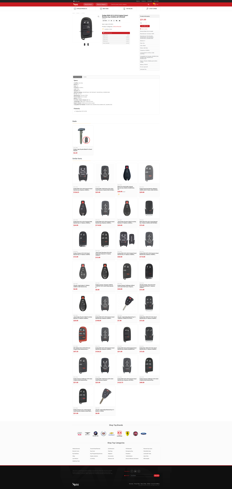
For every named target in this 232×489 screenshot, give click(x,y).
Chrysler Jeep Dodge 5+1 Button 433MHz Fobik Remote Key (81, 286)
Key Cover (92, 451)
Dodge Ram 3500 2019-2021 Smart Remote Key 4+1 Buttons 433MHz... (148, 317)
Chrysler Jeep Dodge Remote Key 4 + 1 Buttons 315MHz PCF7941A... (127, 317)
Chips (73, 456)
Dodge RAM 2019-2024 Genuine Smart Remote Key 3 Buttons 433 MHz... (127, 379)
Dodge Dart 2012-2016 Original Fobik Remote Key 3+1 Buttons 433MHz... (82, 222)
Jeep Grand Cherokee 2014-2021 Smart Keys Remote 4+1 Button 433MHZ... (104, 254)
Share (105, 20)
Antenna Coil (111, 458)
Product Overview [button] (77, 76)
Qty (141, 23)
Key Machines (75, 453)
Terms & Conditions (155, 483)
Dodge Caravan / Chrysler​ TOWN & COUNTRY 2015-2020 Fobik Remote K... (104, 286)
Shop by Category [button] (101, 4)
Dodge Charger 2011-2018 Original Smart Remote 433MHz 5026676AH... (82, 410)
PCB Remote (129, 448)
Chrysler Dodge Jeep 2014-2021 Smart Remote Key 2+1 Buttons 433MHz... (147, 286)
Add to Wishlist (144, 28)
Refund (148, 483)
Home (73, 13)
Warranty (131, 483)
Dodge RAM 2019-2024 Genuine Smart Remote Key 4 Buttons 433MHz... (105, 222)
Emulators (128, 453)
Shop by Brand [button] (88, 4)
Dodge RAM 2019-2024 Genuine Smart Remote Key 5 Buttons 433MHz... (82, 189)
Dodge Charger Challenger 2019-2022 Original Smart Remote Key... (82, 379)
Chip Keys (110, 451)
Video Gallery (156, 1)
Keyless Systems (94, 456)
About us (138, 1)
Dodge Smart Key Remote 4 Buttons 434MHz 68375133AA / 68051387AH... (149, 189)
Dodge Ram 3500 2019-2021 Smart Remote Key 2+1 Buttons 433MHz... (148, 348)
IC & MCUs (92, 458)
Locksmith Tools (147, 453)
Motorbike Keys (147, 451)
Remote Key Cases (148, 448)
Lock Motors (75, 458)
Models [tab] (85, 76)
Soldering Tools (76, 461)
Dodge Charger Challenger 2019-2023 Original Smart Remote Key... (149, 379)
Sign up (127, 475)
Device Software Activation (132, 458)
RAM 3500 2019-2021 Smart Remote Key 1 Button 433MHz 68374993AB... (149, 222)
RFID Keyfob (146, 458)
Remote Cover (75, 451)
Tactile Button (129, 456)
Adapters (110, 453)
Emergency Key (129, 451)
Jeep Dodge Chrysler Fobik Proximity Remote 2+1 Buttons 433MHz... (127, 222)
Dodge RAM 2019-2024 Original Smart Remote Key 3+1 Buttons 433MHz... (127, 254)
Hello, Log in (77, 1)
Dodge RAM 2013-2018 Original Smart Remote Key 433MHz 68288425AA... (127, 348)
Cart (156, 4)
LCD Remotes (111, 448)
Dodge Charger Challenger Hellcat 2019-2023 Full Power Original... (126, 286)
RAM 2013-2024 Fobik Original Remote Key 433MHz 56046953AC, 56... (126, 188)
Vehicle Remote (117, 26)
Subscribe (156, 475)
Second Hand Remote (95, 448)
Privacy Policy (137, 483)
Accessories (111, 456)
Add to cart (145, 26)
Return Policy (143, 483)
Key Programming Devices (96, 453)
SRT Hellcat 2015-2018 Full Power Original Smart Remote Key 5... (81, 348)
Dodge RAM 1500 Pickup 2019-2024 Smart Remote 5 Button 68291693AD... (105, 189)
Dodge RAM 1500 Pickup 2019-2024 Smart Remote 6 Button (104, 379)
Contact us (144, 1)
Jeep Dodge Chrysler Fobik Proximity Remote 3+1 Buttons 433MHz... (82, 317)
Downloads (149, 1)
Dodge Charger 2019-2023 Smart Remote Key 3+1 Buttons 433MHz (81, 254)
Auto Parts (146, 456)
